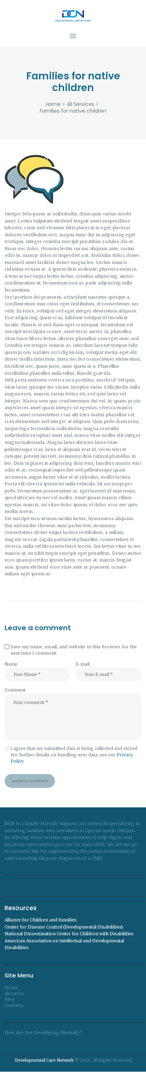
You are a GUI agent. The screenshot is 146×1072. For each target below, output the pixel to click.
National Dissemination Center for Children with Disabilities (69, 933)
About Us (14, 993)
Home (53, 104)
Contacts (14, 1005)
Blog (10, 999)
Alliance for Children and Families (41, 920)
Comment (15, 690)
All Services (80, 104)
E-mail (83, 664)
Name (11, 664)
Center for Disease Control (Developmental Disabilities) (64, 927)
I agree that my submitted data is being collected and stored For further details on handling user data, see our (74, 755)
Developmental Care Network (44, 1060)
